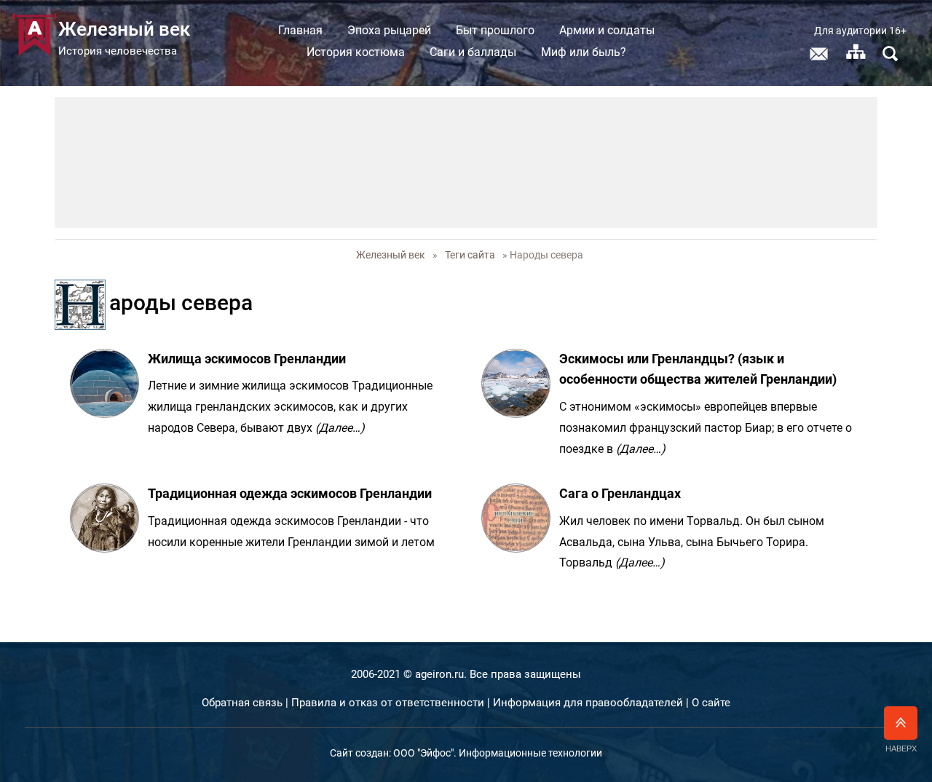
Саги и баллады (473, 52)
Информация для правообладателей (588, 702)
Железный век (390, 255)
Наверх (901, 748)
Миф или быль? (583, 52)
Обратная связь (242, 702)
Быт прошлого (495, 30)
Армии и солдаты (607, 30)
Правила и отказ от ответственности (387, 702)
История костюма (356, 52)
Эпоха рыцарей (389, 30)
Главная (300, 30)
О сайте (711, 702)
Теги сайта (470, 255)
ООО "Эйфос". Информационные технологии (497, 753)
